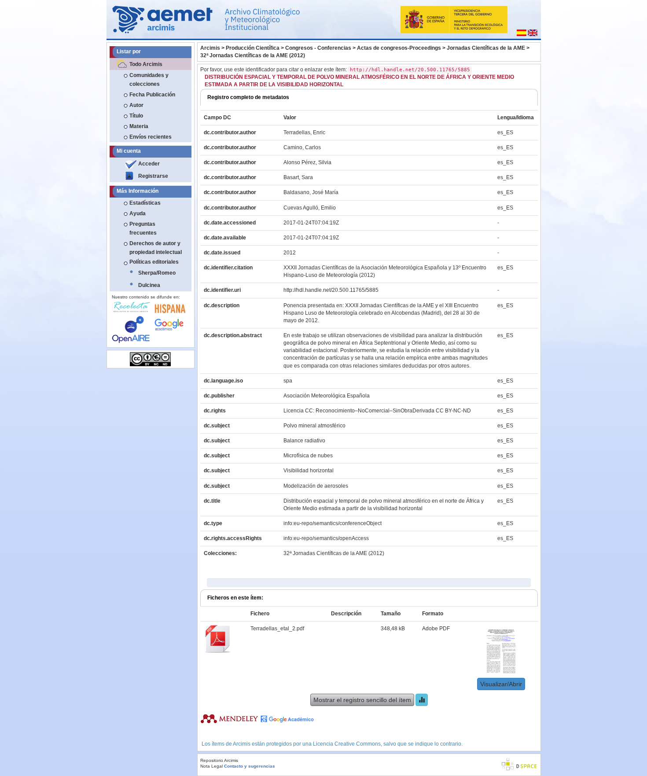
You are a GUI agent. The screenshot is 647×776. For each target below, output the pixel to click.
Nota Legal (211, 766)
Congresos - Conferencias (318, 48)
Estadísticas (145, 203)
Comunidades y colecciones (149, 79)
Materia (138, 126)
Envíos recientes (150, 137)
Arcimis (210, 48)
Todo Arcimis (145, 64)
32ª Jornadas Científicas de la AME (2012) (252, 55)
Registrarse (153, 176)
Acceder (149, 164)
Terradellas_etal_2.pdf (277, 628)
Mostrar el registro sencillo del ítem (362, 699)
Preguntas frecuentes (143, 228)
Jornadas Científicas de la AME (486, 48)
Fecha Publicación (152, 95)
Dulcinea (149, 285)
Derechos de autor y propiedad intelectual (155, 247)
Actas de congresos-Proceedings (399, 48)
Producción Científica (252, 48)
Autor (136, 105)
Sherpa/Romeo (157, 273)
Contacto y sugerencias (249, 766)
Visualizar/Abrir (501, 684)
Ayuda (137, 213)
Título (136, 116)
